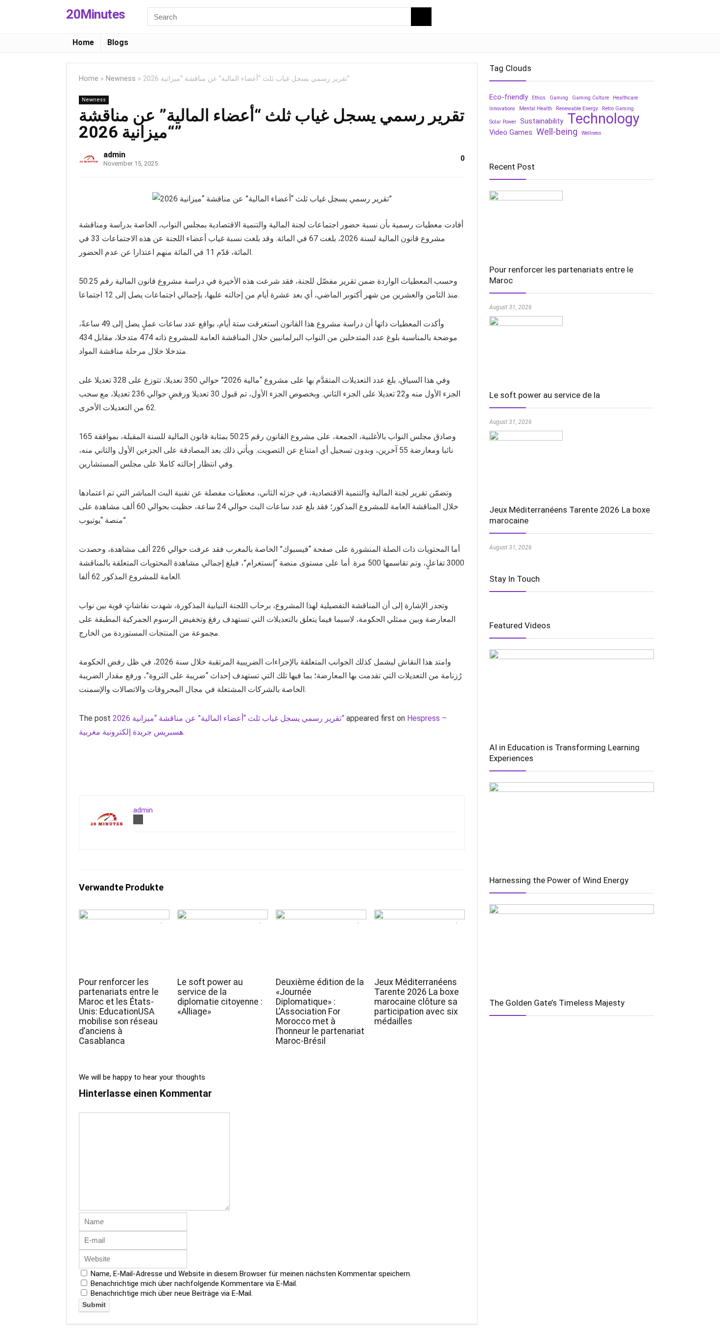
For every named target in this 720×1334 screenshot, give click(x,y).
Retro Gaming (618, 108)
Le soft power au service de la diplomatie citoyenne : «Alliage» (220, 996)
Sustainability (541, 121)
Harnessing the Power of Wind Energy (558, 880)
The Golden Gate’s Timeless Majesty (556, 1003)
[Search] (421, 16)
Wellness (591, 133)
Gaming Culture (590, 98)
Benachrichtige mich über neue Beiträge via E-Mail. (172, 1293)
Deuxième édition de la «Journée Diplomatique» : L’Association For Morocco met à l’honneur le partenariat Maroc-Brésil (320, 1011)
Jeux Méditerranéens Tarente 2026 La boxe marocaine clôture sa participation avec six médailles (416, 1001)
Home (83, 42)
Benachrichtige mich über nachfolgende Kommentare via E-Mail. (194, 1283)
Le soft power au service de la (544, 395)
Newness (121, 78)
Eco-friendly (508, 97)
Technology (603, 119)
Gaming (559, 98)
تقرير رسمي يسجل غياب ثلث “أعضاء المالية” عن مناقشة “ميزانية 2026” (228, 718)
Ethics (539, 98)
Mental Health (535, 108)
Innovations (502, 108)
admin (114, 154)
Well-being (556, 132)
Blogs (117, 42)
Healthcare (625, 98)
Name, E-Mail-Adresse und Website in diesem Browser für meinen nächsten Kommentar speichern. (251, 1273)
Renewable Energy (577, 108)
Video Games (510, 132)
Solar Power (502, 122)
